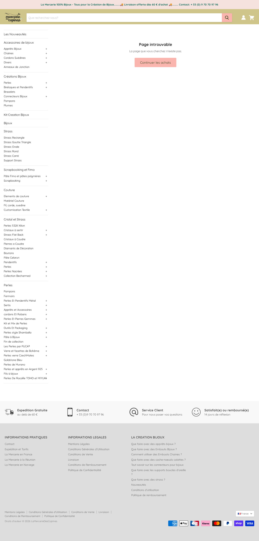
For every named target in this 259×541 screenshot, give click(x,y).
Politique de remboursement (148, 495)
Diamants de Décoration (18, 248)
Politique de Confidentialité (84, 470)
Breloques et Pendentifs (18, 87)
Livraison (73, 459)
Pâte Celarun (11, 257)
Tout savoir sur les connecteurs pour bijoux (157, 465)
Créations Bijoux (15, 76)
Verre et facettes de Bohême (21, 351)
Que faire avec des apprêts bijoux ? (153, 444)
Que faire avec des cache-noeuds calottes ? (158, 459)
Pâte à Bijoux (12, 337)
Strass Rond (11, 151)
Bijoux (8, 123)
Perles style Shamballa (17, 332)
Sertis (7, 305)
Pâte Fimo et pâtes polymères (22, 176)
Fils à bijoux (11, 373)
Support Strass (13, 160)
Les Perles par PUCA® (17, 346)
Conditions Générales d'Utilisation (88, 449)
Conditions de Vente (80, 454)
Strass (8, 131)
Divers (7, 62)
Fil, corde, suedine (14, 205)
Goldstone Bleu (13, 360)
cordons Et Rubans (15, 314)
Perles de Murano (14, 364)
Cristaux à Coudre (14, 239)
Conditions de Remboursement (87, 465)
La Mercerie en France (18, 454)
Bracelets (9, 91)
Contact (9, 444)
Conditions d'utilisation (145, 490)
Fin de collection (13, 341)
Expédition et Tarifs (16, 449)
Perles (7, 82)
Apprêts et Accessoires (18, 309)
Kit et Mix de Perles (15, 323)
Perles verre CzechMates (19, 355)
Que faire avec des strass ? (148, 479)
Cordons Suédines (15, 58)
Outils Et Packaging (15, 328)
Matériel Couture (14, 200)
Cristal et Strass (14, 219)
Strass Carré (11, 156)
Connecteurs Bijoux (15, 96)
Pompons (9, 101)
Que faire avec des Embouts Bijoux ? (154, 449)
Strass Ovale (11, 146)
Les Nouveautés (15, 34)
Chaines (8, 53)
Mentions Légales (79, 444)
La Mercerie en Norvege (19, 465)
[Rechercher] (227, 17)
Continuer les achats (155, 62)
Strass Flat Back (13, 234)
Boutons (9, 253)
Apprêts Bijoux (12, 48)
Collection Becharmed (17, 276)
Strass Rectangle (14, 137)
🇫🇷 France (243, 513)
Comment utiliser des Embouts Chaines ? (156, 454)
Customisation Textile (17, 210)
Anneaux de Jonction (16, 67)
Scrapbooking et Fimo (19, 170)
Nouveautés (138, 484)
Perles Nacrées (13, 271)
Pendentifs (10, 262)
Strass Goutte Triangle (17, 142)
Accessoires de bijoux (19, 42)
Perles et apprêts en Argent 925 (23, 369)
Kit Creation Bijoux (16, 115)
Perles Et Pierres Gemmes (19, 319)
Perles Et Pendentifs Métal (20, 300)
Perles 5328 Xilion (14, 225)
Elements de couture (16, 196)
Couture (9, 190)
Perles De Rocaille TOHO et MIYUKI (25, 378)
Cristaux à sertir (13, 230)
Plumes (8, 105)
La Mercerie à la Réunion (20, 459)
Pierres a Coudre (14, 243)
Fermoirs (9, 296)
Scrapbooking (12, 180)
